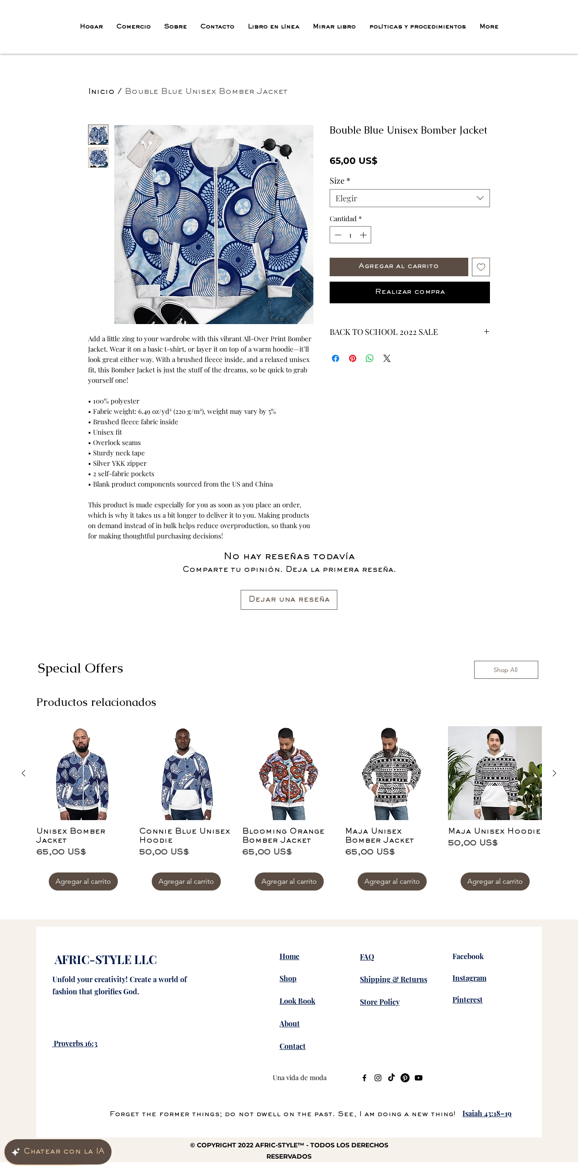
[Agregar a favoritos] (481, 290)
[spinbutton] (350, 258)
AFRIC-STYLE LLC (106, 959)
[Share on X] (387, 381)
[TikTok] (391, 1077)
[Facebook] (364, 1077)
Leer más (401, 185)
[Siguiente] (554, 773)
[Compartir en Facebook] (335, 381)
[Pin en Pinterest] (352, 381)
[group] (289, 808)
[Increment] (364, 258)
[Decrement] (337, 258)
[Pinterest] (405, 1077)
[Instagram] (377, 1077)
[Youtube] (418, 1077)
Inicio (101, 92)
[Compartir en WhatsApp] (369, 381)
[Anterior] (23, 773)
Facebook (468, 956)
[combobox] (410, 222)
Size (340, 204)
